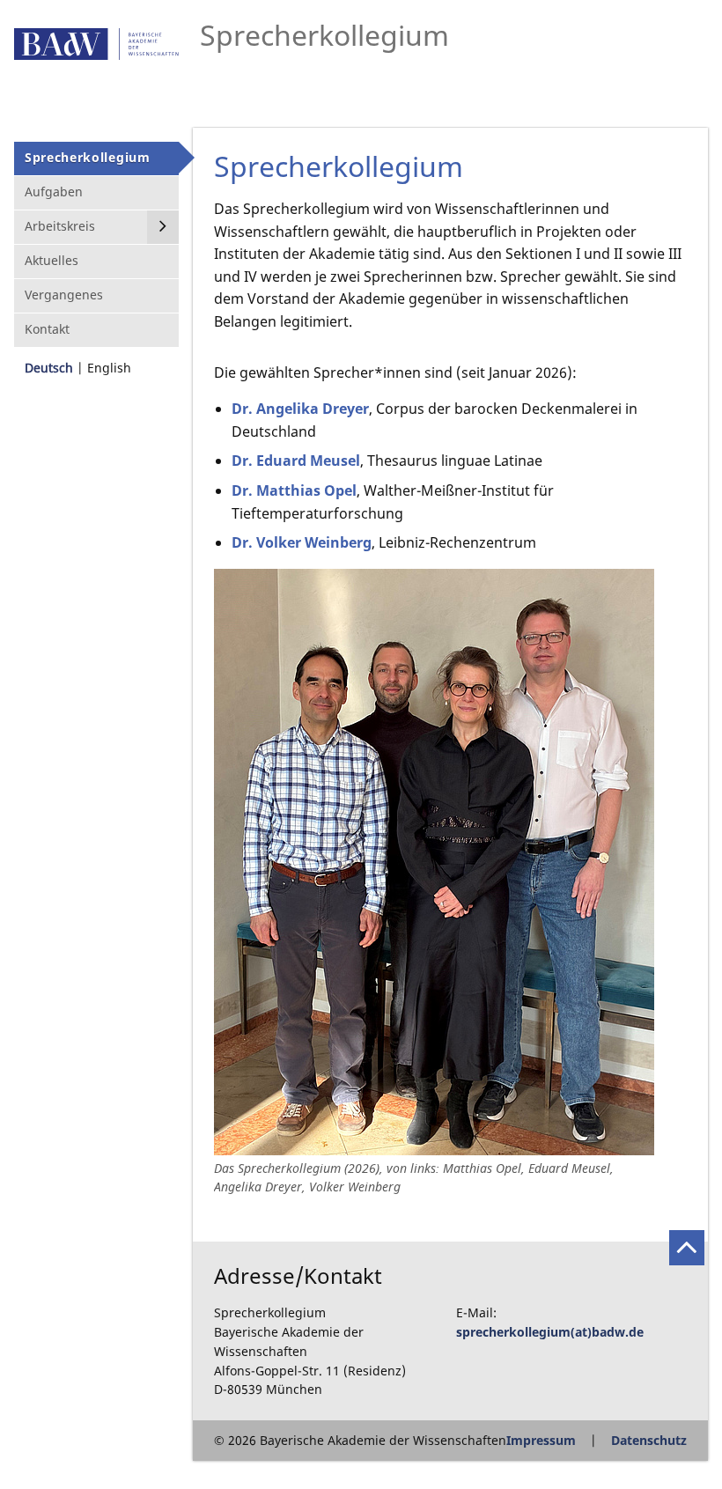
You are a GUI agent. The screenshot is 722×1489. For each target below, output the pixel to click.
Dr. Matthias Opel (294, 490)
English (109, 367)
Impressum (541, 1440)
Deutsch (49, 367)
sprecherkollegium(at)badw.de (550, 1331)
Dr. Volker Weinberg (302, 542)
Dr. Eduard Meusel (296, 460)
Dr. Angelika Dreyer (300, 408)
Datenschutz (649, 1440)
